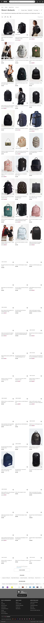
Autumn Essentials (23, 577)
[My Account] (37, 1)
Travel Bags (36, 10)
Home (2, 7)
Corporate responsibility (19, 605)
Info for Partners (32, 608)
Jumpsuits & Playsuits (6, 577)
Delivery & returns (4, 605)
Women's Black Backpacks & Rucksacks (26, 583)
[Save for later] (13, 35)
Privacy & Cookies (33, 621)
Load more (22, 570)
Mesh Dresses (31, 577)
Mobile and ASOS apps (34, 602)
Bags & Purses (11, 7)
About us (17, 602)
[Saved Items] (40, 1)
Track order (3, 603)
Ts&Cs (37, 621)
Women (6, 7)
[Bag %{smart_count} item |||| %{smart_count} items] (42, 1)
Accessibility (41, 621)
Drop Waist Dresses (15, 577)
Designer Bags (24, 10)
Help (2, 602)
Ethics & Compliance (4, 613)
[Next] (41, 10)
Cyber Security (18, 608)
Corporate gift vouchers (34, 605)
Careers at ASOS (18, 603)
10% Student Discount (4, 608)
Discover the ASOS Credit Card (35, 610)
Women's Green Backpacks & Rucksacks (10, 583)
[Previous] (19, 10)
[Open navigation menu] (1, 1)
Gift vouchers (32, 603)
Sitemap (2, 610)
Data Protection (3, 611)
